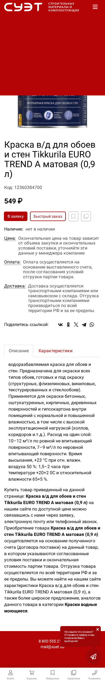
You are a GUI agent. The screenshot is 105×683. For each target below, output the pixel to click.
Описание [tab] (19, 350)
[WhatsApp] (91, 324)
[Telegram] (84, 324)
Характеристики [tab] (55, 350)
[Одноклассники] (68, 324)
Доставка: (15, 286)
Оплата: (12, 262)
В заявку (16, 216)
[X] (76, 324)
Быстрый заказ (48, 216)
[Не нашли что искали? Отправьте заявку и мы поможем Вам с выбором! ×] (94, 656)
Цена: (10, 238)
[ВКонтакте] (60, 324)
